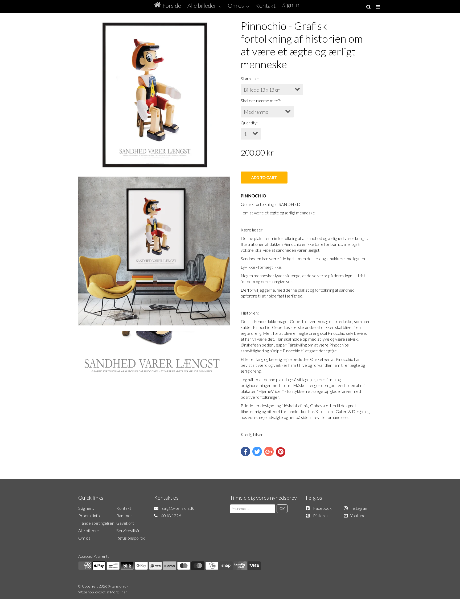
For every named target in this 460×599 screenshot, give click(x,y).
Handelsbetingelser (96, 522)
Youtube (357, 515)
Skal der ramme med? (260, 100)
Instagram (359, 508)
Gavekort (125, 522)
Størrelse (249, 78)
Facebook (322, 508)
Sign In (290, 4)
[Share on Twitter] (257, 451)
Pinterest (321, 515)
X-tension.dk (118, 586)
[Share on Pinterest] (280, 452)
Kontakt (123, 508)
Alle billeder (88, 530)
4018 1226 (171, 515)
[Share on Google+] (269, 451)
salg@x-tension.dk (178, 508)
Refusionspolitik (130, 537)
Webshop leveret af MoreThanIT (104, 592)
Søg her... (86, 508)
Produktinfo (89, 515)
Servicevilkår (128, 530)
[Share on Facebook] (245, 451)
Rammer (124, 515)
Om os (84, 537)
